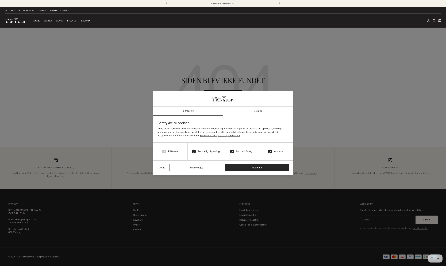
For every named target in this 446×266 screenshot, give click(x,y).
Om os (53, 10)
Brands (72, 20)
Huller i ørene (26, 10)
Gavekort (42, 10)
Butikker (10, 10)
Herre (48, 20)
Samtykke (188, 110)
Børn (59, 20)
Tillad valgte (196, 167)
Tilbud (85, 20)
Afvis (162, 167)
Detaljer (258, 111)
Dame (36, 20)
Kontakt (64, 10)
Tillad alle (257, 167)
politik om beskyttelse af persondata (220, 135)
